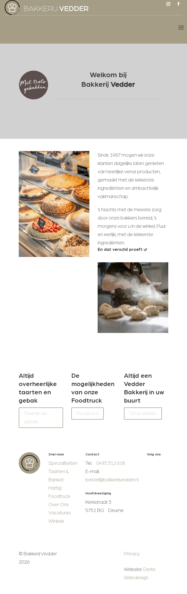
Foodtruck (87, 413)
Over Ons (58, 504)
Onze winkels (143, 413)
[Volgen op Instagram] (168, 4)
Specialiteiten (62, 463)
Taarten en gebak (35, 417)
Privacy (132, 553)
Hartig (54, 488)
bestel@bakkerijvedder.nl (112, 479)
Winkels (56, 521)
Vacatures (59, 512)
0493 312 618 (110, 463)
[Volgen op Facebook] (178, 4)
